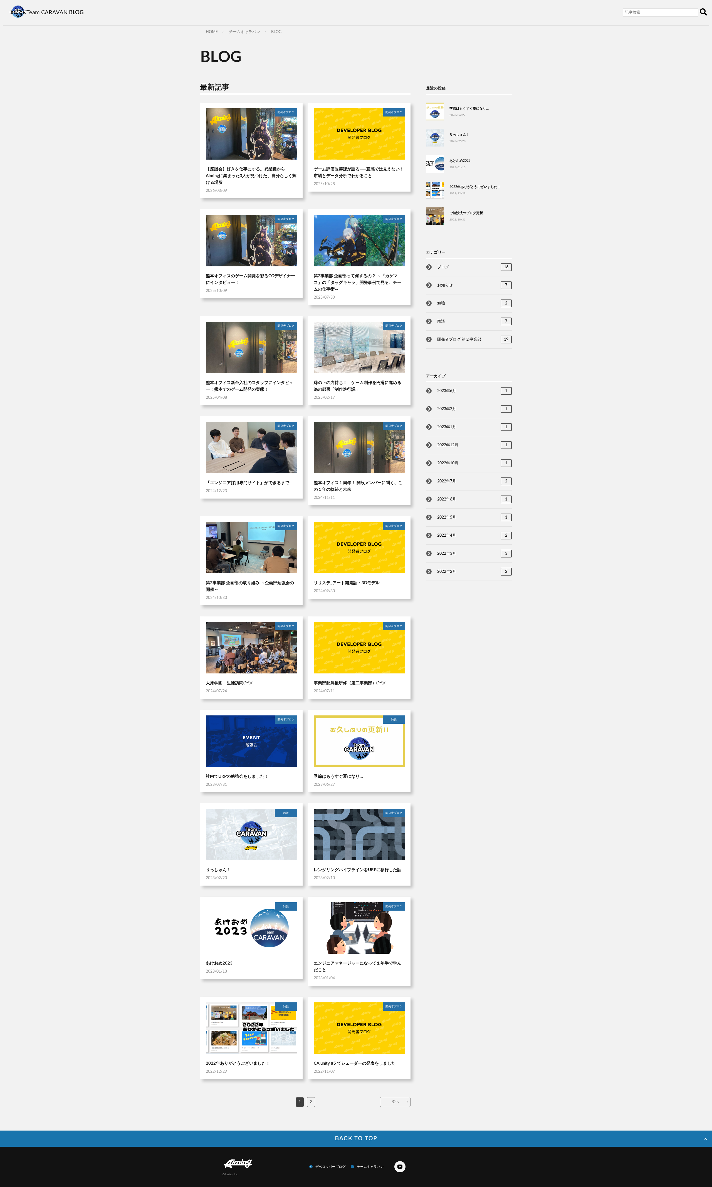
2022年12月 (472, 445)
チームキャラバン (244, 32)
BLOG (276, 32)
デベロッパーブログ (330, 1166)
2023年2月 (472, 409)
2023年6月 (472, 391)
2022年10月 (472, 463)
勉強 (472, 303)
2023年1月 (472, 427)
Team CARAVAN (55, 12)
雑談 (472, 321)
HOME (212, 32)
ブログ (472, 267)
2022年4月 (472, 535)
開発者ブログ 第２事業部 (472, 339)
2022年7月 (472, 481)
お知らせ (472, 285)
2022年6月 (472, 499)
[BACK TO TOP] (356, 1139)
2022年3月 (472, 554)
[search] (703, 12)
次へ (395, 1102)
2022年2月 (472, 572)
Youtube (400, 1166)
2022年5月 (472, 517)
